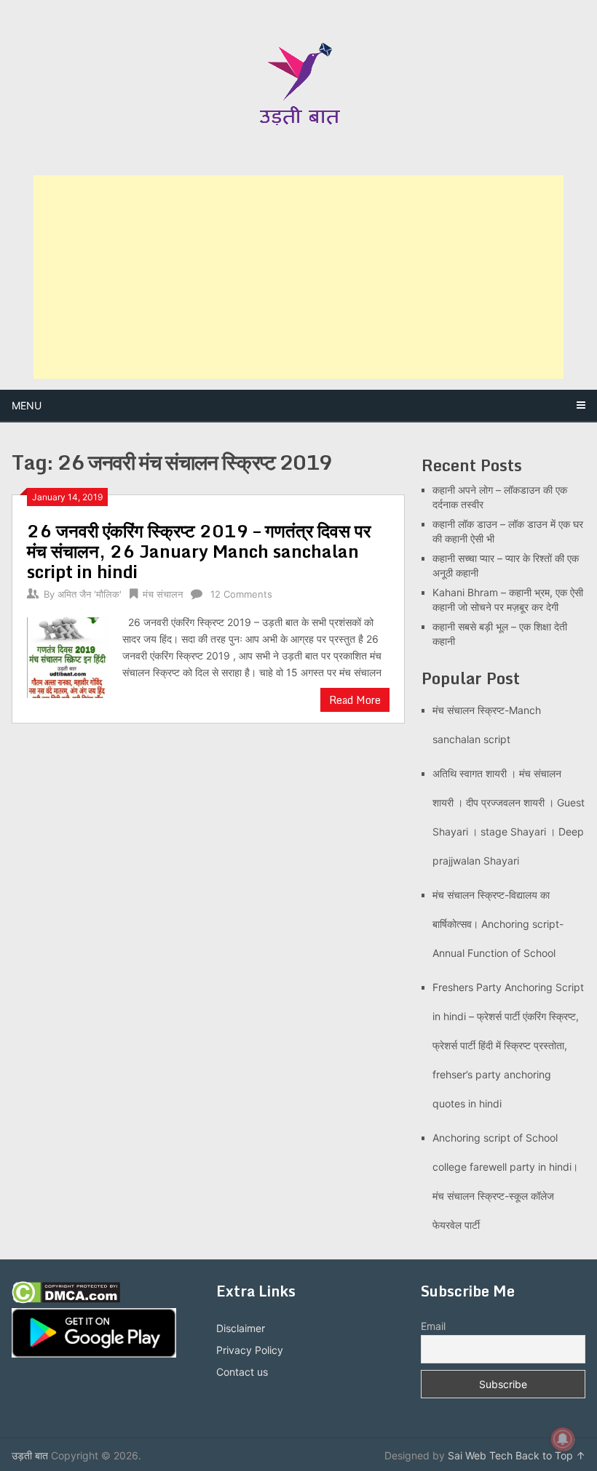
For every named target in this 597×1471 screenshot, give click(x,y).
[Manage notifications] (562, 1439)
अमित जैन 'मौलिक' (90, 594)
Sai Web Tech (480, 1455)
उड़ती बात (30, 1455)
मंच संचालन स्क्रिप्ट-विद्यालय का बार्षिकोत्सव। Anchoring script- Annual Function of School (498, 924)
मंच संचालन (163, 594)
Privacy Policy (249, 1350)
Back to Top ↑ (550, 1455)
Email (433, 1326)
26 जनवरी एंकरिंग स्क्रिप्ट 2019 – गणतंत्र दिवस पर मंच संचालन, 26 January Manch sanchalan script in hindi (199, 550)
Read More (355, 700)
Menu (26, 405)
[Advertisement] (298, 277)
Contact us (242, 1372)
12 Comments (241, 594)
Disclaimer (240, 1328)
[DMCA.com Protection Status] (66, 1300)
